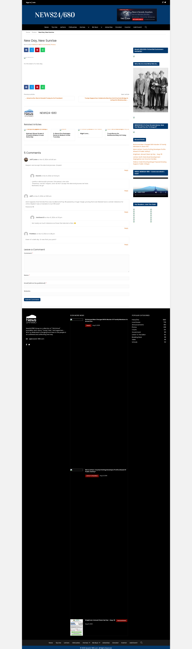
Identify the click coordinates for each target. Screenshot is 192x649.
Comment (28, 253)
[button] (146, 27)
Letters (63, 27)
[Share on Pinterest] (37, 50)
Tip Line (54, 27)
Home (28, 32)
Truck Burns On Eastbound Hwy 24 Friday (116, 134)
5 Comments (46, 45)
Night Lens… (84, 134)
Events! (127, 27)
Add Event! (137, 27)
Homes (82, 27)
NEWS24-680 (36, 45)
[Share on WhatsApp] (42, 50)
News (46, 27)
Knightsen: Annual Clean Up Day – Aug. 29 (147, 154)
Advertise (108, 27)
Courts (88, 325)
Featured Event (121, 620)
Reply (126, 170)
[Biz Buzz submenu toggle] (102, 27)
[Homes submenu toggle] (89, 27)
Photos (34, 32)
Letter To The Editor (92, 476)
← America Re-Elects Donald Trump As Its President (43, 98)
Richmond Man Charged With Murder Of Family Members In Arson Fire (106, 320)
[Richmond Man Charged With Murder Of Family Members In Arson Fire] (76, 394)
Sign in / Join (31, 3)
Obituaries (73, 27)
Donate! (118, 27)
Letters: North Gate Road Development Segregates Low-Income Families (146, 158)
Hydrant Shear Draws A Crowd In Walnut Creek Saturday (35, 135)
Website (27, 291)
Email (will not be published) (35, 283)
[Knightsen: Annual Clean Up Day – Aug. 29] (76, 627)
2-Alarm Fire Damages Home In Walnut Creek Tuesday (61, 135)
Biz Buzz (95, 27)
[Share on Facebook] (26, 50)
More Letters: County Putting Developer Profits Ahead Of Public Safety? (149, 150)
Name (27, 275)
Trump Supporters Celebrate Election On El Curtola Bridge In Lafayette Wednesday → (106, 99)
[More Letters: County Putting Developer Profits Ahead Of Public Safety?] (76, 544)
